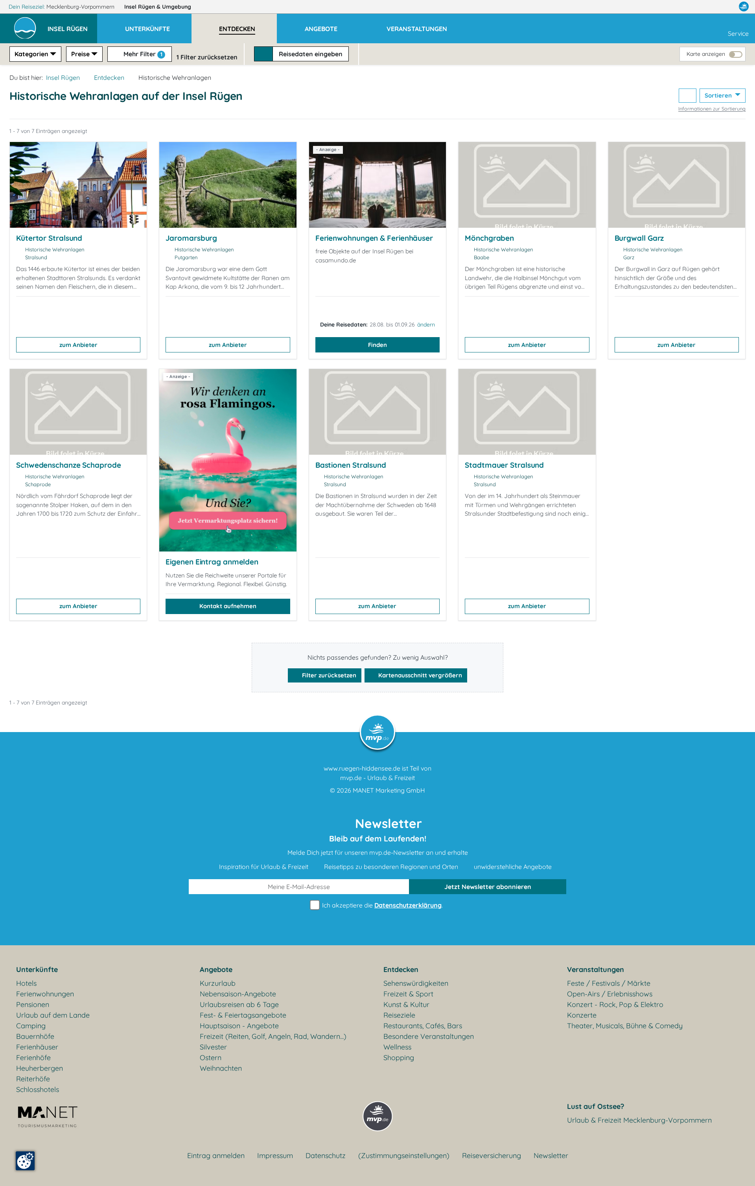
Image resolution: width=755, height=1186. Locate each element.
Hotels (26, 983)
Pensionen (32, 1004)
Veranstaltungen (595, 969)
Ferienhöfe (33, 1057)
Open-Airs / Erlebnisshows (609, 993)
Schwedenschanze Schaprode (68, 465)
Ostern (210, 1057)
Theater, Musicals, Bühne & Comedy (625, 1025)
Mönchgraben (489, 238)
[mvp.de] (744, 6)
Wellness (397, 1046)
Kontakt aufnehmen (227, 606)
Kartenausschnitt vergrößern (419, 675)
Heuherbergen (39, 1068)
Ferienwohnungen (45, 993)
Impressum (275, 1155)
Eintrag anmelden (216, 1155)
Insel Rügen (157, 6)
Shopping (398, 1057)
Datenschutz (326, 1155)
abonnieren (487, 887)
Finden (377, 345)
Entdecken (109, 77)
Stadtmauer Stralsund (504, 465)
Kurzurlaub (218, 983)
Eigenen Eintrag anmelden (212, 561)
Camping (31, 1025)
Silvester (213, 1046)
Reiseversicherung (491, 1155)
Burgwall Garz (639, 238)
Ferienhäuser (37, 1046)
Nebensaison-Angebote (238, 993)
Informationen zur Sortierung (712, 108)
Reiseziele (399, 1015)
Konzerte (582, 1015)
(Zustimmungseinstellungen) (403, 1155)
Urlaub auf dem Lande (53, 1015)
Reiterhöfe (33, 1078)
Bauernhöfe (35, 1036)
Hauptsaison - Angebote (239, 1025)
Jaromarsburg (191, 238)
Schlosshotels (37, 1089)
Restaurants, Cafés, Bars (422, 1025)
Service (738, 33)
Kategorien (31, 54)
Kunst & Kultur (406, 1004)
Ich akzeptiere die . (381, 905)
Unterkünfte (37, 969)
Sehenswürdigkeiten (415, 983)
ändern (426, 324)
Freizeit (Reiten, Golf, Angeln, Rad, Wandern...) (273, 1036)
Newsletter (551, 1155)
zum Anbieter (78, 345)
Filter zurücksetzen (328, 675)
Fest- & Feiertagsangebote (243, 1015)
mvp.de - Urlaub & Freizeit (377, 778)
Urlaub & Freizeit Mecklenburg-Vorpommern (639, 1120)
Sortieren (719, 95)
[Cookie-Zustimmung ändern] (25, 1160)
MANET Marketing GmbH (389, 790)
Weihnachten (221, 1068)
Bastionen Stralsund (350, 465)
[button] (72, 25)
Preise (80, 54)
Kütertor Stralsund (49, 238)
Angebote (216, 969)
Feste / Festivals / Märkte (608, 983)
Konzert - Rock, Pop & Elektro (615, 1004)
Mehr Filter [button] (142, 54)
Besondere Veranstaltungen (428, 1036)
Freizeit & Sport (408, 993)
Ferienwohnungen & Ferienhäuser (374, 238)
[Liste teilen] (687, 96)
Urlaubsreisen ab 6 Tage (239, 1004)
